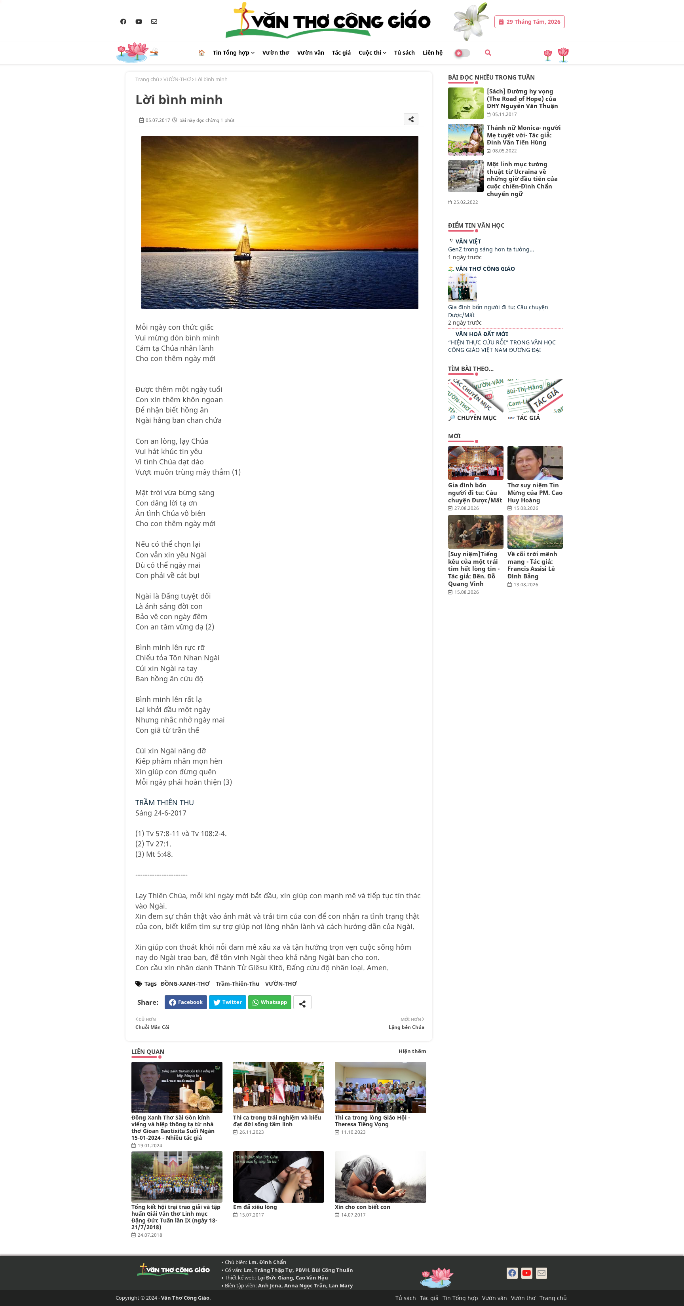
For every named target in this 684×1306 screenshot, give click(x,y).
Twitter (232, 1002)
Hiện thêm (412, 1051)
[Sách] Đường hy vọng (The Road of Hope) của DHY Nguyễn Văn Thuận (522, 98)
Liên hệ (433, 52)
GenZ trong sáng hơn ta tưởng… (491, 249)
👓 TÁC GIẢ (523, 418)
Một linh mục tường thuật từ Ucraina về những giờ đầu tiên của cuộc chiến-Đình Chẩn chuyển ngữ (522, 179)
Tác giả (341, 52)
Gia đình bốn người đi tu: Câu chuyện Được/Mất (475, 492)
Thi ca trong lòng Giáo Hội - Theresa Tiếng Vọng (372, 1120)
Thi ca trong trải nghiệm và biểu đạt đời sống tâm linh (277, 1120)
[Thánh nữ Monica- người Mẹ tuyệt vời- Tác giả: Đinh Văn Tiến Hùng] (466, 140)
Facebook (190, 1002)
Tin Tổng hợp (231, 52)
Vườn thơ (275, 52)
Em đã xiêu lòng (255, 1206)
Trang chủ (147, 79)
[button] (488, 53)
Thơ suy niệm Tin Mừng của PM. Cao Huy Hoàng (534, 492)
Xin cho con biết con (362, 1206)
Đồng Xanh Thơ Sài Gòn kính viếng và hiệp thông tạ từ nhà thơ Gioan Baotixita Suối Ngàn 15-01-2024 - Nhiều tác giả (173, 1127)
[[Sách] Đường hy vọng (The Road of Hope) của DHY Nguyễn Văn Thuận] (466, 103)
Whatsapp (274, 1002)
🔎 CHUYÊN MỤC (472, 418)
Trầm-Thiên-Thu (237, 983)
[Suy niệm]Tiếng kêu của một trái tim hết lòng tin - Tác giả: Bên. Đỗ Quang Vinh (474, 568)
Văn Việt (468, 241)
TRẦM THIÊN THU (164, 802)
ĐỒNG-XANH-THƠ (185, 983)
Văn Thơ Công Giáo (485, 268)
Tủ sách (404, 52)
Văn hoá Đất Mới (482, 334)
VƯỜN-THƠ (177, 79)
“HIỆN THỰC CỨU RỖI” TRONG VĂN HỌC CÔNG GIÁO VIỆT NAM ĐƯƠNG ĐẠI (502, 346)
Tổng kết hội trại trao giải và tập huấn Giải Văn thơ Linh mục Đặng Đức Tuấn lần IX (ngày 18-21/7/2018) (175, 1216)
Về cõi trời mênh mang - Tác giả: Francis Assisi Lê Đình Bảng (532, 565)
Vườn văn (310, 52)
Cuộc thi (370, 52)
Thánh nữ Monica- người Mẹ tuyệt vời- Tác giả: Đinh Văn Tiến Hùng (524, 135)
